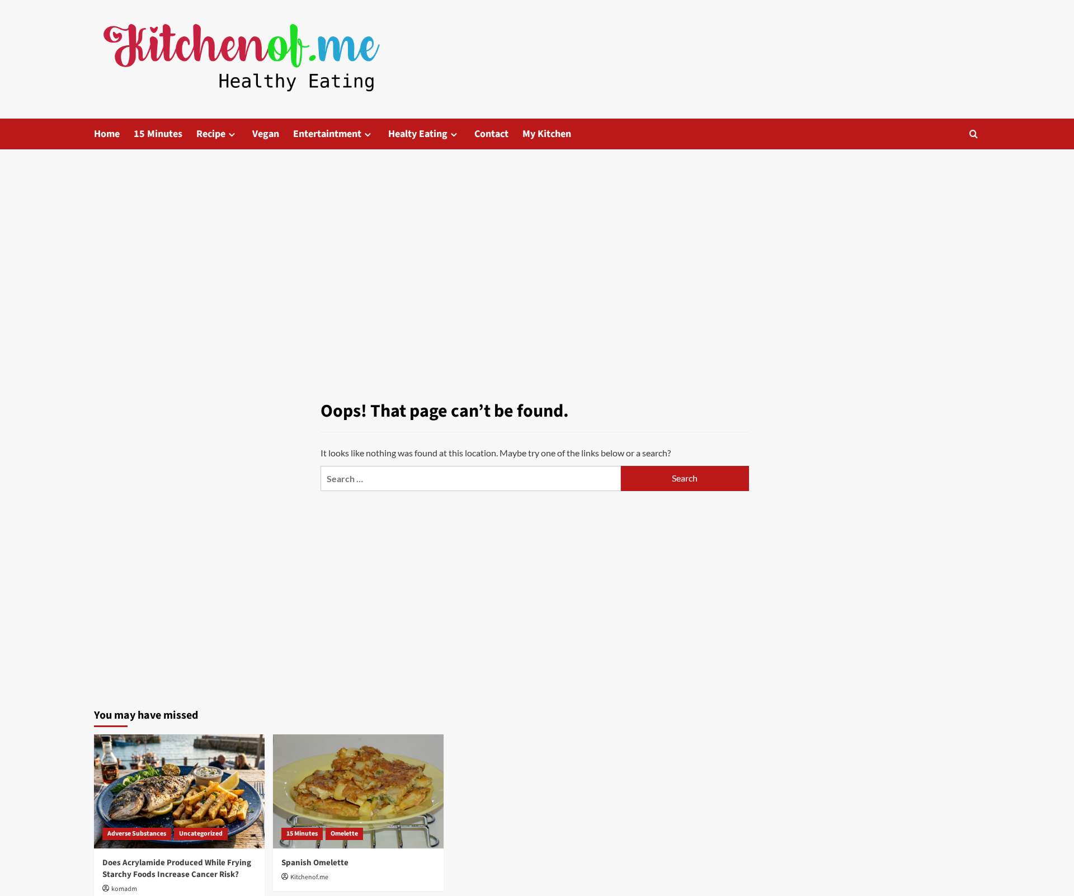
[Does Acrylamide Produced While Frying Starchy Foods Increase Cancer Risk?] (179, 791)
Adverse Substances (136, 833)
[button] (974, 134)
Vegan (265, 134)
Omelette (344, 833)
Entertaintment (327, 134)
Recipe (210, 134)
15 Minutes (158, 134)
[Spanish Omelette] (358, 791)
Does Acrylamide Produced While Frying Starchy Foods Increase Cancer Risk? (176, 868)
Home (107, 134)
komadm (124, 889)
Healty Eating (417, 134)
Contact (491, 134)
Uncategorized (201, 833)
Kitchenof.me (309, 877)
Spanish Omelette (314, 863)
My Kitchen (546, 134)
